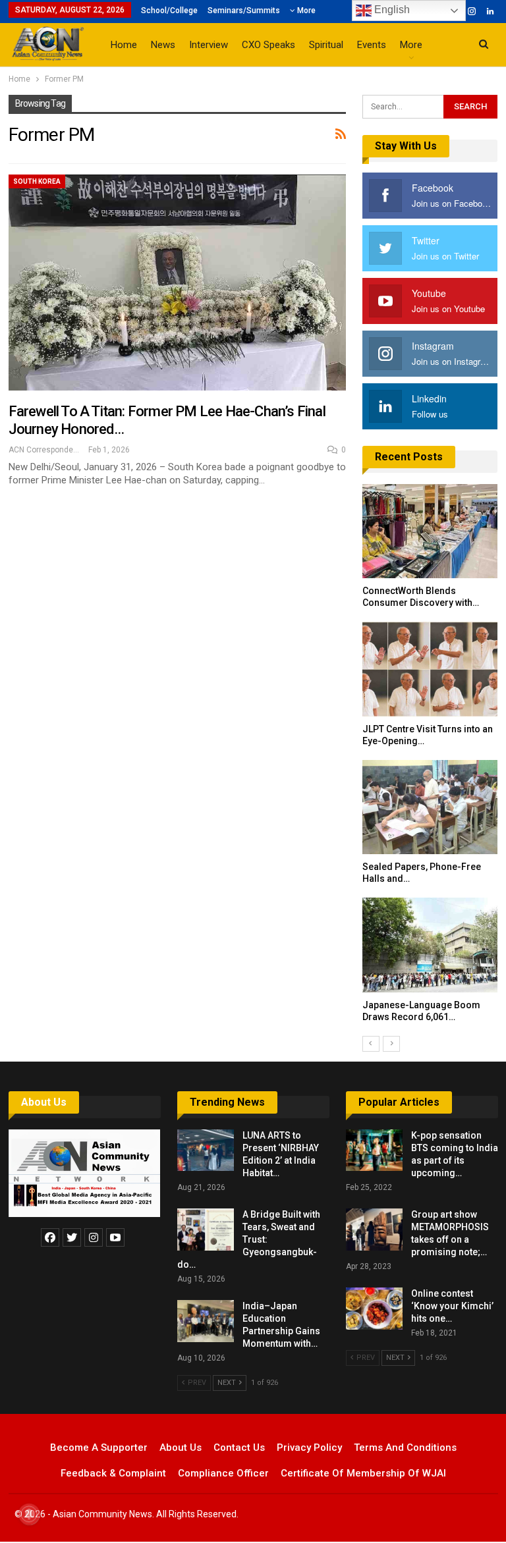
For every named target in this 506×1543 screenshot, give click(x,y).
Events (371, 45)
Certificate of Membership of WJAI (363, 1473)
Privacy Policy (309, 1447)
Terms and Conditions (405, 1447)
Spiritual (326, 45)
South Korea (37, 181)
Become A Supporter (99, 1447)
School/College (169, 10)
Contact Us (239, 1447)
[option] (429, 760)
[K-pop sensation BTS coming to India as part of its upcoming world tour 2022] (374, 1150)
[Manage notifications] (29, 1514)
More (305, 10)
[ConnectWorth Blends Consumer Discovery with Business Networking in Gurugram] (429, 531)
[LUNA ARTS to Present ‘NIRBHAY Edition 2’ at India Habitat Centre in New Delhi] (205, 1150)
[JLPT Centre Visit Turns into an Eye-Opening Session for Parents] (429, 669)
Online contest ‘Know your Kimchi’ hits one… (452, 1306)
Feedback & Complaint (113, 1473)
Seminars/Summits (244, 10)
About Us (44, 1102)
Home (124, 45)
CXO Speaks (268, 45)
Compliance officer (223, 1473)
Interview (208, 45)
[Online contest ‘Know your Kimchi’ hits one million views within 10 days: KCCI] (374, 1308)
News (163, 45)
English (391, 9)
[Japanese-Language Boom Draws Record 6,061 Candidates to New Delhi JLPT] (429, 945)
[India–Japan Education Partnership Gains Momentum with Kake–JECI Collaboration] (205, 1321)
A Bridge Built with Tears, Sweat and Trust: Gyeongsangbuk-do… (248, 1239)
